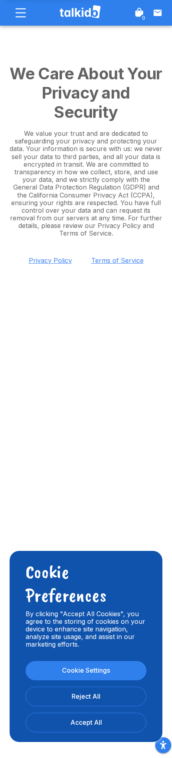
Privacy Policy (50, 260)
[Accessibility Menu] (163, 745)
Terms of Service (117, 260)
